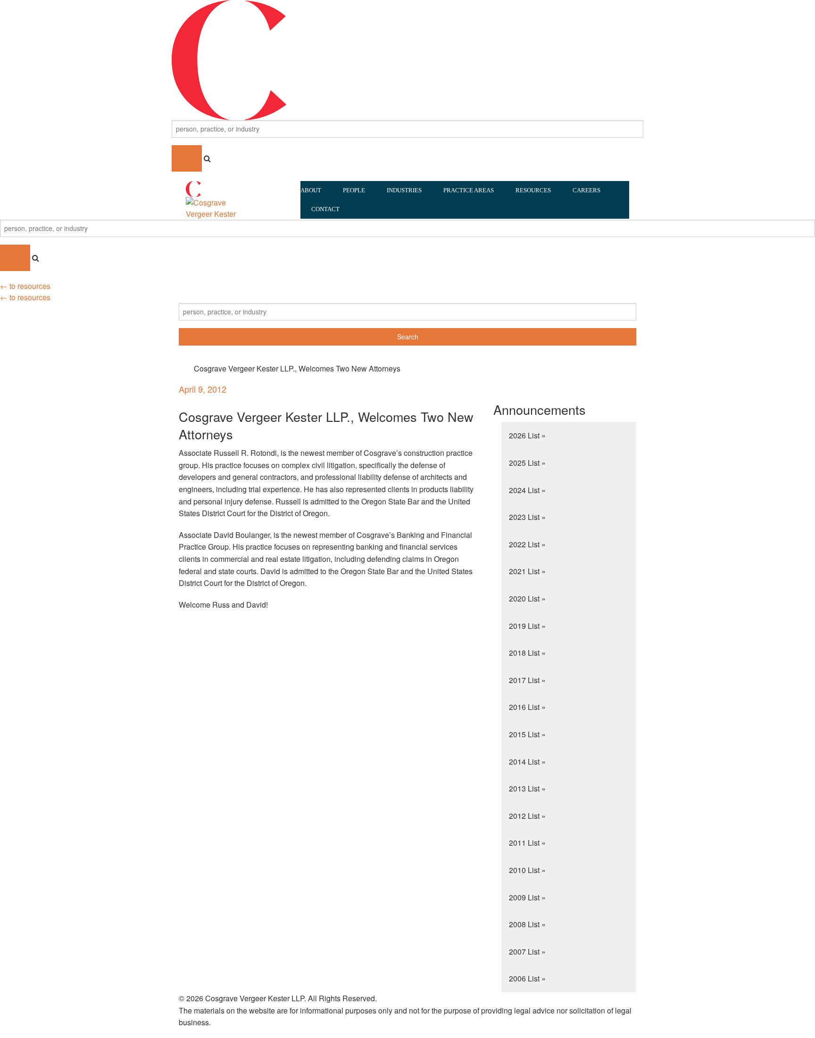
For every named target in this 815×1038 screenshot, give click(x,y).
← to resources (25, 285)
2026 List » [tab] (527, 435)
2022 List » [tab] (527, 544)
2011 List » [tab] (527, 842)
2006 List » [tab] (527, 978)
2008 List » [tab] (527, 924)
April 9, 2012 (202, 389)
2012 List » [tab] (527, 815)
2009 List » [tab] (527, 897)
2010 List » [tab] (527, 870)
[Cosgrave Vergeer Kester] (407, 59)
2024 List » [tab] (527, 490)
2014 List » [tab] (527, 761)
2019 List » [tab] (527, 625)
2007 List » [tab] (527, 951)
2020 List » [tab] (527, 598)
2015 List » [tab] (527, 734)
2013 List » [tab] (527, 788)
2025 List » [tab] (527, 462)
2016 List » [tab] (527, 706)
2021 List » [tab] (527, 571)
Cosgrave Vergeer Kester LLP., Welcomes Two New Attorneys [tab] (297, 368)
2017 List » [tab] (527, 680)
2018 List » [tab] (527, 652)
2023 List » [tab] (527, 516)
